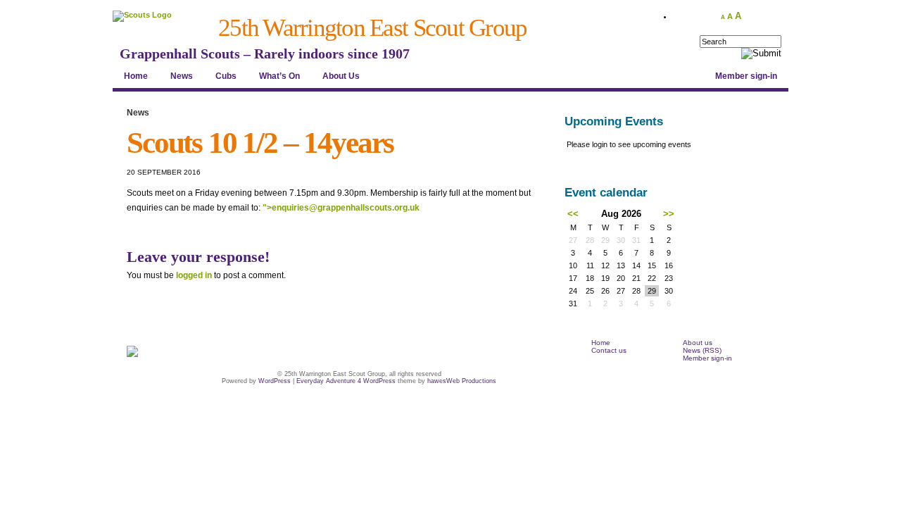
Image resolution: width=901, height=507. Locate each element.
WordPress (274, 380)
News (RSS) (702, 350)
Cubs (226, 76)
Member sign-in (746, 76)
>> (668, 213)
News (181, 76)
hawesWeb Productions (461, 380)
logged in (194, 275)
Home (136, 76)
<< (573, 213)
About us (697, 342)
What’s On (279, 76)
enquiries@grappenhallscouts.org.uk (346, 208)
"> (341, 208)
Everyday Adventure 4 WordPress (346, 380)
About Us (341, 76)
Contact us (608, 350)
